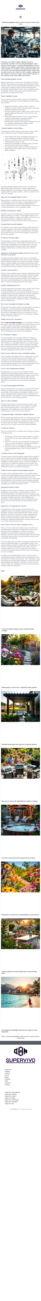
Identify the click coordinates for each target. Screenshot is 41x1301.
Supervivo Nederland (12, 1100)
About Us (8, 1083)
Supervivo (8, 1069)
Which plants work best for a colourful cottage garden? (19, 687)
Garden (7, 1073)
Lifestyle (7, 1079)
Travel (7, 1075)
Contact (7, 1085)
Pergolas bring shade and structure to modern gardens (19, 744)
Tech (3, 1036)
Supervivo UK (9, 1103)
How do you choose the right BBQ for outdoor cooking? (20, 801)
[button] (20, 16)
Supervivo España (11, 1094)
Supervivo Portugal (11, 1102)
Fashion (7, 1071)
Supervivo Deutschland (12, 1092)
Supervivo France (10, 1096)
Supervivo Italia (10, 1098)
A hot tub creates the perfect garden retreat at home (18, 858)
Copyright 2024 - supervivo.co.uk (20, 1109)
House (7, 1077)
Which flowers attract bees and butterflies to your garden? (20, 915)
